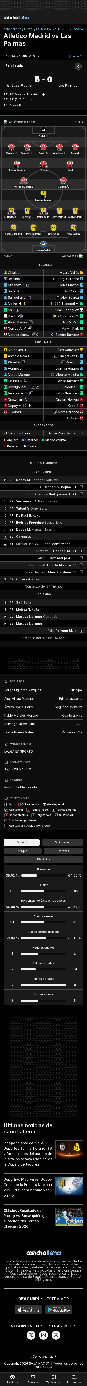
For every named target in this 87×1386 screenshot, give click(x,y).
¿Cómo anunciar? (43, 1356)
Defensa (63, 851)
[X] (31, 1335)
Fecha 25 (77, 56)
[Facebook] (56, 1335)
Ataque (22, 851)
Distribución (62, 842)
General (22, 842)
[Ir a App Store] (28, 1310)
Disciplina (43, 859)
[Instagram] (43, 1335)
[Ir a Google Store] (59, 1310)
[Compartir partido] (78, 66)
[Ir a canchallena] (16, 17)
